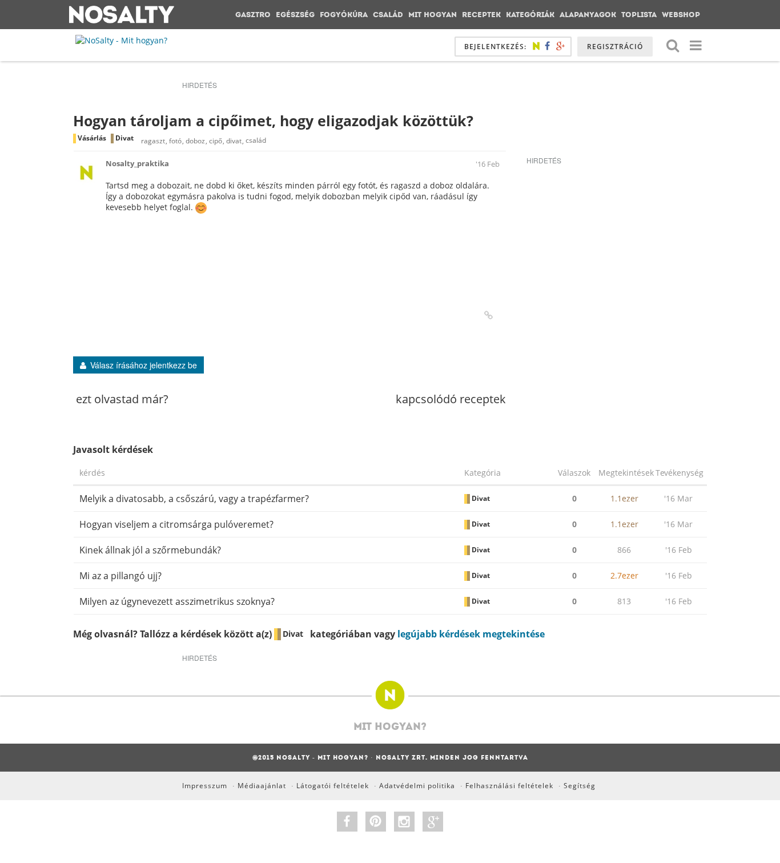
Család (388, 14)
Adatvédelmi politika (417, 785)
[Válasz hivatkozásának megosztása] (488, 315)
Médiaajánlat (262, 785)
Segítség (580, 785)
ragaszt (153, 141)
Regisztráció (615, 46)
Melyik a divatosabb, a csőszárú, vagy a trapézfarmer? (194, 498)
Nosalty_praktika (137, 163)
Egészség (295, 14)
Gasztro (253, 14)
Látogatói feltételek (332, 785)
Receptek (481, 14)
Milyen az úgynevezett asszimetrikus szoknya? (177, 601)
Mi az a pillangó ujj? (120, 575)
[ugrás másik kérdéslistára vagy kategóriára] (695, 45)
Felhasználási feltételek (509, 785)
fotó (175, 141)
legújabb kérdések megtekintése (471, 634)
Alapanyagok (588, 14)
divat (234, 141)
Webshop (681, 14)
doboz (195, 141)
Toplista (639, 14)
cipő (215, 141)
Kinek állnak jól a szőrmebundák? (150, 550)
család (256, 141)
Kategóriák (530, 14)
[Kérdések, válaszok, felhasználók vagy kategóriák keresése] (672, 45)
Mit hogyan (432, 14)
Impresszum (204, 785)
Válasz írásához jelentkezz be (143, 365)
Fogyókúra (344, 14)
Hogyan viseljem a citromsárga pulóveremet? (176, 524)
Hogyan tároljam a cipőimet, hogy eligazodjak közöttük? (273, 120)
